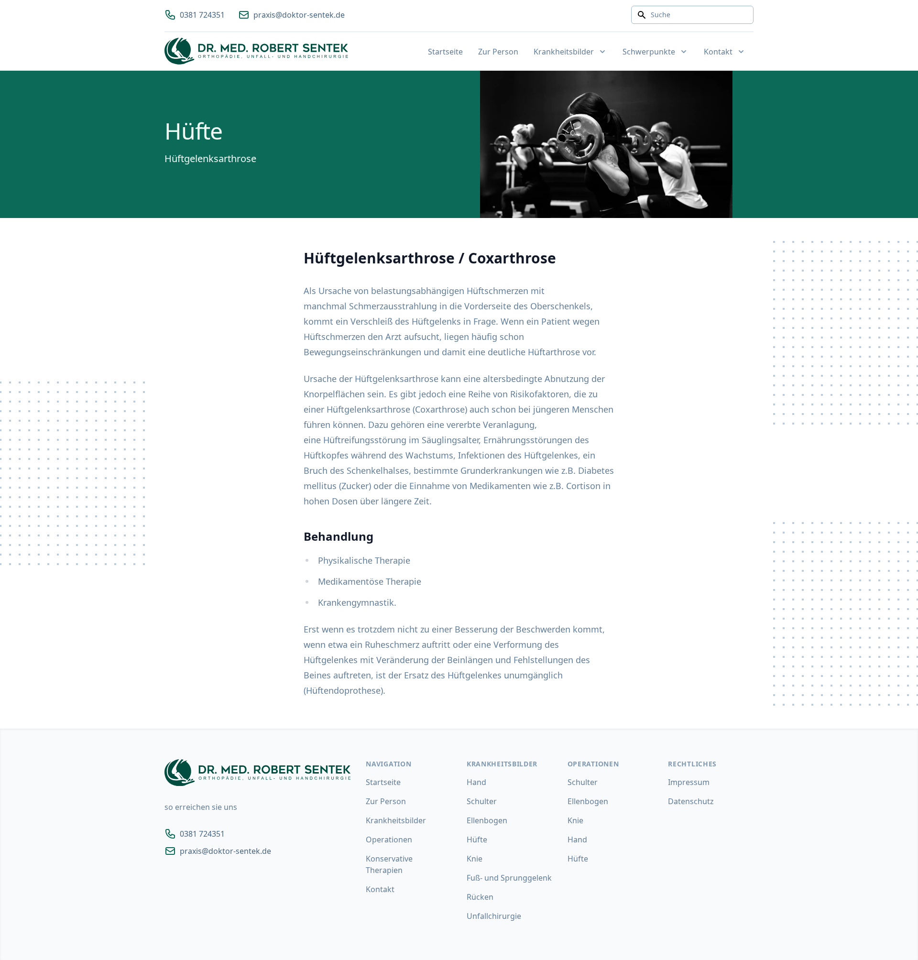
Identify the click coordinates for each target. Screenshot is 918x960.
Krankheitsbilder (396, 820)
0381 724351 (202, 15)
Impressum (689, 782)
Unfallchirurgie (494, 916)
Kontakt (380, 889)
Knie (474, 858)
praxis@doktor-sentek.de (299, 15)
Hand (476, 782)
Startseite (445, 51)
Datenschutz (691, 801)
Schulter (482, 801)
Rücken (480, 897)
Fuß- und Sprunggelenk (509, 878)
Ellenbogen (487, 820)
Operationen (389, 839)
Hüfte (477, 839)
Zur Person (498, 51)
